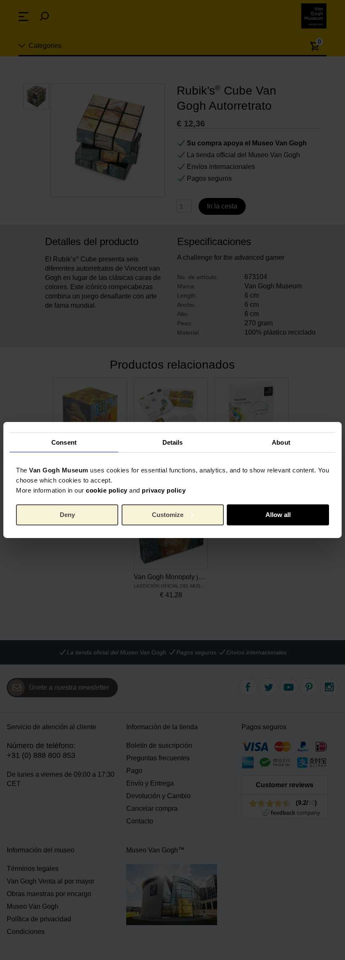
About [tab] (281, 442)
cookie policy (106, 490)
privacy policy (164, 490)
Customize (167, 514)
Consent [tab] (64, 442)
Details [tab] (172, 442)
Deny (67, 514)
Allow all (278, 514)
